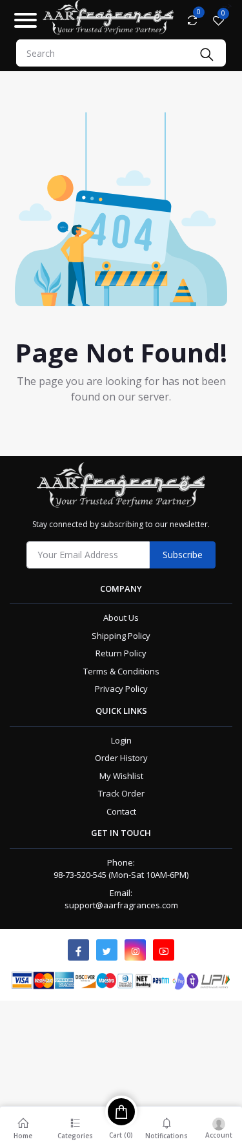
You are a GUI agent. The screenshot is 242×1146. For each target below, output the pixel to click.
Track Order (121, 793)
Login (121, 740)
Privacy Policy (121, 688)
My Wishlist (121, 776)
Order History (121, 758)
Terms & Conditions (121, 671)
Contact (121, 811)
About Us (121, 617)
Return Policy (121, 653)
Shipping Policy (121, 635)
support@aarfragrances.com (121, 905)
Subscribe (183, 554)
